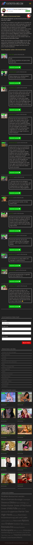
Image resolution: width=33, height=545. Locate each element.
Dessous (5, 502)
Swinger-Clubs (10, 535)
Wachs (19, 537)
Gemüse (4, 512)
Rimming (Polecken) (19, 527)
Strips (5, 535)
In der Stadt (5, 336)
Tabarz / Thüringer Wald (8, 366)
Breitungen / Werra (6, 381)
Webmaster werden (23, 543)
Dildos (12, 502)
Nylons (25, 520)
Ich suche (4, 320)
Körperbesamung (7, 517)
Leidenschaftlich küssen (7, 521)
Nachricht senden (14, 67)
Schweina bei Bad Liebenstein (9, 362)
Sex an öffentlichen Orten (19, 532)
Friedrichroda (5, 378)
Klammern (22, 515)
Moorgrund (5, 386)
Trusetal (4, 357)
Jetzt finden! (27, 342)
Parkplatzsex (27, 524)
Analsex (4, 496)
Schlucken (27, 530)
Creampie (26, 499)
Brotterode (21, 55)
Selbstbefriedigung (6, 532)
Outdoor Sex (18, 524)
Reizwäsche (7, 526)
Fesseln (27, 503)
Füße (15, 508)
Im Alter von (5, 326)
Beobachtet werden (16, 496)
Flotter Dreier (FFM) (16, 505)
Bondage (18, 499)
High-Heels (6, 514)
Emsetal (4, 359)
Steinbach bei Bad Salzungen (9, 352)
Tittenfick (17, 535)
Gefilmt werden (22, 508)
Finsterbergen (5, 383)
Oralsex (9, 523)
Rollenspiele (7, 530)
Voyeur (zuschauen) (9, 537)
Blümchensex (8, 499)
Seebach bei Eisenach (7, 374)
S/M (15, 530)
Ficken (4, 505)
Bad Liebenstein (6, 354)
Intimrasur (15, 515)
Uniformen (26, 534)
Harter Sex (23, 511)
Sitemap (16, 543)
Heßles (3, 371)
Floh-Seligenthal (6, 369)
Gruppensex (13, 511)
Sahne (17, 530)
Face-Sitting (20, 503)
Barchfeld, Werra (6, 376)
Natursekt (17, 520)
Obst (3, 524)
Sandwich (21, 530)
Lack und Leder (21, 517)
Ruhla (3, 364)
